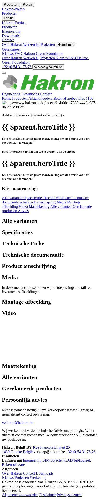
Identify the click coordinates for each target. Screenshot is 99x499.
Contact (46, 94)
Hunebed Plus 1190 (78, 98)
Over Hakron (12, 44)
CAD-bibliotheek (77, 460)
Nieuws (8, 54)
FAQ (19, 54)
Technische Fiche (58, 198)
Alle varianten (13, 198)
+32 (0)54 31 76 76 (17, 67)
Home (6, 98)
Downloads (30, 94)
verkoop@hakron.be (48, 67)
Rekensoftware (13, 465)
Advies (23, 211)
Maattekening (39, 206)
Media (61, 202)
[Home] (49, 90)
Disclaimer (47, 495)
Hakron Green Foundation (43, 54)
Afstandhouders (40, 98)
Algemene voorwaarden (20, 495)
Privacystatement (69, 495)
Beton (57, 98)
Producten (20, 98)
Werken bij (32, 44)
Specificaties (34, 198)
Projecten (48, 44)
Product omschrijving (39, 202)
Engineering (11, 94)
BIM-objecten (53, 460)
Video (24, 206)
